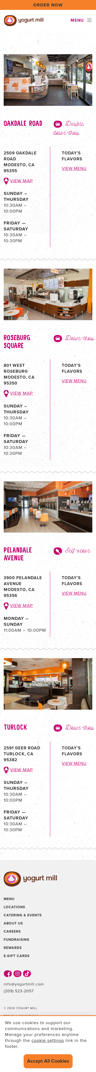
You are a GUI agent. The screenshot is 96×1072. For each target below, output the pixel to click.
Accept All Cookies (48, 1061)
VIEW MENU (74, 168)
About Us (13, 923)
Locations (14, 907)
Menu (9, 899)
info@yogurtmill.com (24, 984)
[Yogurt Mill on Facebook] (8, 973)
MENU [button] (77, 20)
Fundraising (16, 940)
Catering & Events (23, 915)
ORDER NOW (48, 5)
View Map (21, 180)
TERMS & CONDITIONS (21, 1016)
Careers (12, 931)
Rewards (13, 948)
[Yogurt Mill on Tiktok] (27, 973)
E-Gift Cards (17, 956)
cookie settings (48, 1040)
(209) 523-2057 (19, 991)
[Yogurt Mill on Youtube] (17, 973)
